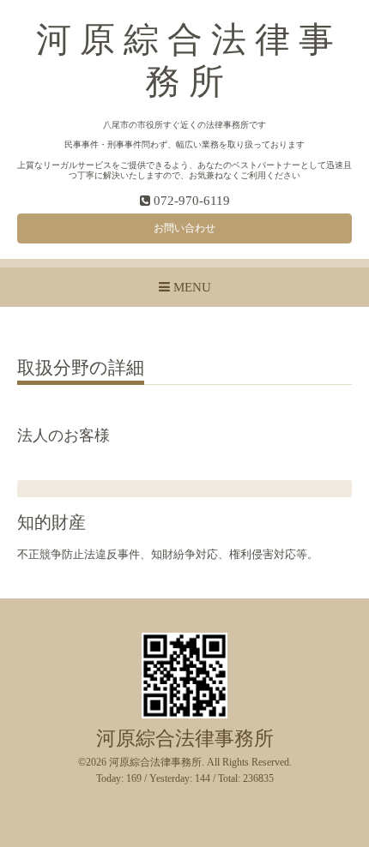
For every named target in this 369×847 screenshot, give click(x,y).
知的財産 (51, 523)
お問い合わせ (184, 228)
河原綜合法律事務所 (185, 738)
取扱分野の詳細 (80, 368)
